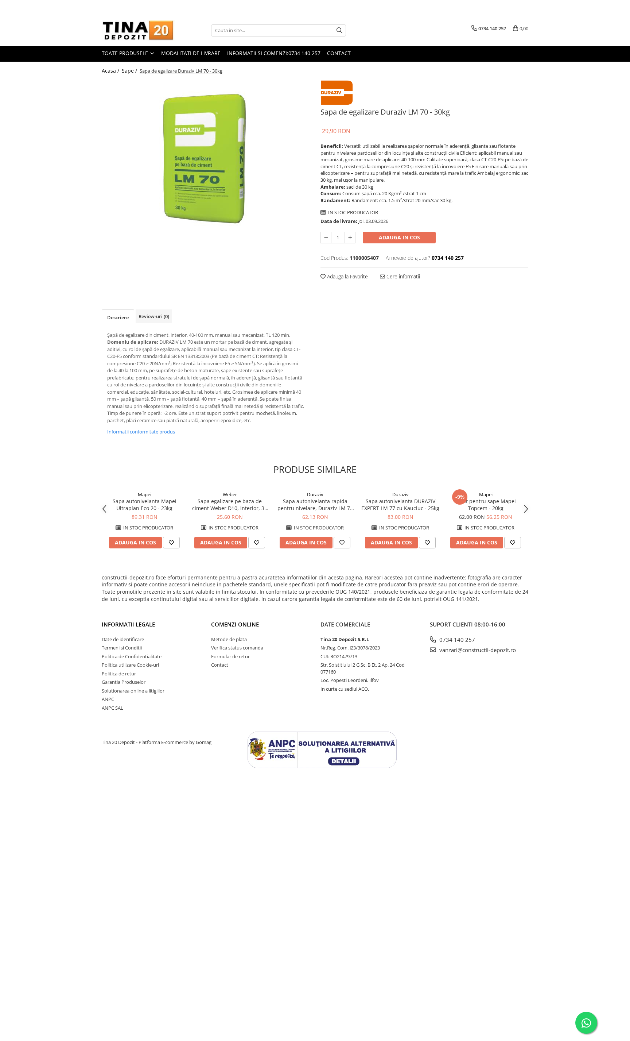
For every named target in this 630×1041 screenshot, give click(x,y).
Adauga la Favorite (347, 276)
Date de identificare (123, 639)
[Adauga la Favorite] (171, 542)
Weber (230, 494)
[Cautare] (339, 30)
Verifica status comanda (237, 647)
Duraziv (315, 494)
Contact (339, 53)
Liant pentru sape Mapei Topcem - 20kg (486, 505)
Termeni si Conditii (122, 647)
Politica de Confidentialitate (132, 656)
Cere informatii (402, 276)
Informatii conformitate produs (141, 431)
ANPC (108, 699)
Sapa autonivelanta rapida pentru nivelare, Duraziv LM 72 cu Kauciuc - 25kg (315, 505)
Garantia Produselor (123, 682)
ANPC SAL (112, 708)
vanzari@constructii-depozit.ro (477, 649)
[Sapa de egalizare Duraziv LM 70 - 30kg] (206, 158)
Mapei (144, 494)
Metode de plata (229, 639)
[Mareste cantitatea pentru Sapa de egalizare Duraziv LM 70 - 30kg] (350, 237)
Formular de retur (230, 656)
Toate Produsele (125, 53)
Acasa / (111, 70)
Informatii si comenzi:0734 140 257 (273, 53)
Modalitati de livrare (191, 53)
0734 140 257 (456, 639)
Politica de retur (119, 673)
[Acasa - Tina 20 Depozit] (138, 30)
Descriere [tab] (118, 317)
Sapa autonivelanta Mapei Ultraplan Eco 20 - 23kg (144, 505)
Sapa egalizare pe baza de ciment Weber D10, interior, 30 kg (229, 505)
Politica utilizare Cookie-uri (130, 665)
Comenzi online (235, 624)
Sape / (130, 70)
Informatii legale (128, 624)
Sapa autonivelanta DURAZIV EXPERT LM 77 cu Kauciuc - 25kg (400, 505)
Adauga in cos (399, 237)
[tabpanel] (206, 158)
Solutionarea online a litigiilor (133, 690)
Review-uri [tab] (154, 316)
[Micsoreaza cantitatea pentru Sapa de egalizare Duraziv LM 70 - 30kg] (325, 237)
